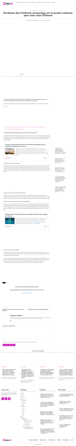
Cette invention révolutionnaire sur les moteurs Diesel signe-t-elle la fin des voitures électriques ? (66, 395)
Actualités (35, 10)
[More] (54, 74)
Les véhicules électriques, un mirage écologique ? (14, 129)
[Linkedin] (10, 320)
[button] (36, 6)
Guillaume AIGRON (35, 20)
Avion (7, 282)
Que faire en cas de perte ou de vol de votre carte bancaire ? (13, 310)
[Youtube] (9, 398)
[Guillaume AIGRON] (5, 317)
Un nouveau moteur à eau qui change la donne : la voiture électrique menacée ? (65, 402)
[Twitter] (6, 398)
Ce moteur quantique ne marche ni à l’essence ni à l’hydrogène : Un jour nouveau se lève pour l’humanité (66, 409)
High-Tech (41, 10)
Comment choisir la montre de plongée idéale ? (38, 309)
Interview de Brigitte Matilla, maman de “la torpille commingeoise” (65, 425)
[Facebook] (2, 398)
